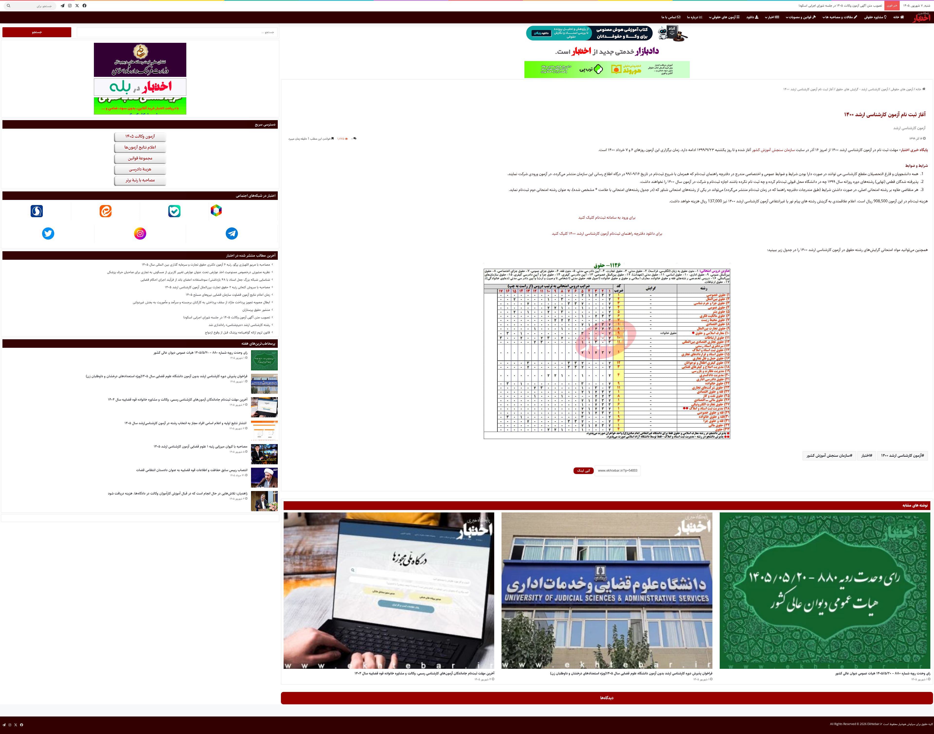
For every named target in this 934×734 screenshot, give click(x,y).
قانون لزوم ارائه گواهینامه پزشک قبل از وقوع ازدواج (237, 332)
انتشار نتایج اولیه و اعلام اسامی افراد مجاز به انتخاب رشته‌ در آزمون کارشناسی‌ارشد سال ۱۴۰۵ (186, 423)
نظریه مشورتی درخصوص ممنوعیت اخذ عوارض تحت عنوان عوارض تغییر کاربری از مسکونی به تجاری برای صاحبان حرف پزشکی (188, 272)
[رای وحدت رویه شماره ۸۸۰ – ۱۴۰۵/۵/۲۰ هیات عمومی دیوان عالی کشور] (825, 590)
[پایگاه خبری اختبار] (921, 17)
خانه (896, 17)
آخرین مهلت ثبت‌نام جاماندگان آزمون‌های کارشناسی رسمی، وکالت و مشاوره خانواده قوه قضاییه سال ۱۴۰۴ (424, 673)
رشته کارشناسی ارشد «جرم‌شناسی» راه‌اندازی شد (852, 5)
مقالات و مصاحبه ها (840, 17)
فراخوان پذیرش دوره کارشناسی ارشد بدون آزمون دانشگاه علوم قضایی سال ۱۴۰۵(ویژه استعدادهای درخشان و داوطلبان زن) (631, 673)
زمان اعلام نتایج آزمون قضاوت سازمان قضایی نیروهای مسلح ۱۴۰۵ (228, 294)
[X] (77, 6)
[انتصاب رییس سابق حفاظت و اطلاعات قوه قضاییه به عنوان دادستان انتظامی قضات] (264, 478)
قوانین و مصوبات (800, 17)
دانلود (750, 17)
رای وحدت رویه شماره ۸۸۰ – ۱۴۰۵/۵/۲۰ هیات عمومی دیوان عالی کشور (882, 673)
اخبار (771, 17)
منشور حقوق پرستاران (256, 310)
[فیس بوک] (84, 6)
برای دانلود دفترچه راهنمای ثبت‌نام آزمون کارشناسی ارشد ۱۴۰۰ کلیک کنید (607, 234)
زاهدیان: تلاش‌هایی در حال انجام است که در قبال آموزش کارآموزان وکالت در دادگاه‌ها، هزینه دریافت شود (177, 493)
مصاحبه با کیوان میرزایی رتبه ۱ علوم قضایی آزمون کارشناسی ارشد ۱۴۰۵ (200, 446)
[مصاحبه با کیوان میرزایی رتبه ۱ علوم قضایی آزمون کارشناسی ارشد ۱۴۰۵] (264, 454)
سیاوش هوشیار (906, 724)
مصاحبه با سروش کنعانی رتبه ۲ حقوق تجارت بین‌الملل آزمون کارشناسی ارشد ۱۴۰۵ (217, 287)
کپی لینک (583, 470)
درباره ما (693, 17)
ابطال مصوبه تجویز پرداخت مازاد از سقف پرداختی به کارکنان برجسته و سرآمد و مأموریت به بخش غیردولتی (201, 302)
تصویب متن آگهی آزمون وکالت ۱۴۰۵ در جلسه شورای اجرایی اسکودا (226, 317)
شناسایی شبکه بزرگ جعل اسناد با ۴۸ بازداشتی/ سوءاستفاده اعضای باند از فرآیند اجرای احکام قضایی (205, 279)
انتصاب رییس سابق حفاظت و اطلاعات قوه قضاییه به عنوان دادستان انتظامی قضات (191, 470)
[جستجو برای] (8, 6)
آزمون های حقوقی (724, 17)
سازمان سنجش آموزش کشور (773, 150)
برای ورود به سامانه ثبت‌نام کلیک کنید (607, 218)
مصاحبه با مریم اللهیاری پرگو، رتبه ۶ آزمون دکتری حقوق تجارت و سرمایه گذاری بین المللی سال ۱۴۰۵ (206, 264)
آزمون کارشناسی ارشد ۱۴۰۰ (901, 456)
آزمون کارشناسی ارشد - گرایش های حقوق (862, 89)
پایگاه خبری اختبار (914, 150)
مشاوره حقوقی (874, 17)
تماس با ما (669, 17)
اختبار (865, 456)
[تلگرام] (62, 6)
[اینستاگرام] (69, 6)
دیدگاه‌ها (607, 698)
